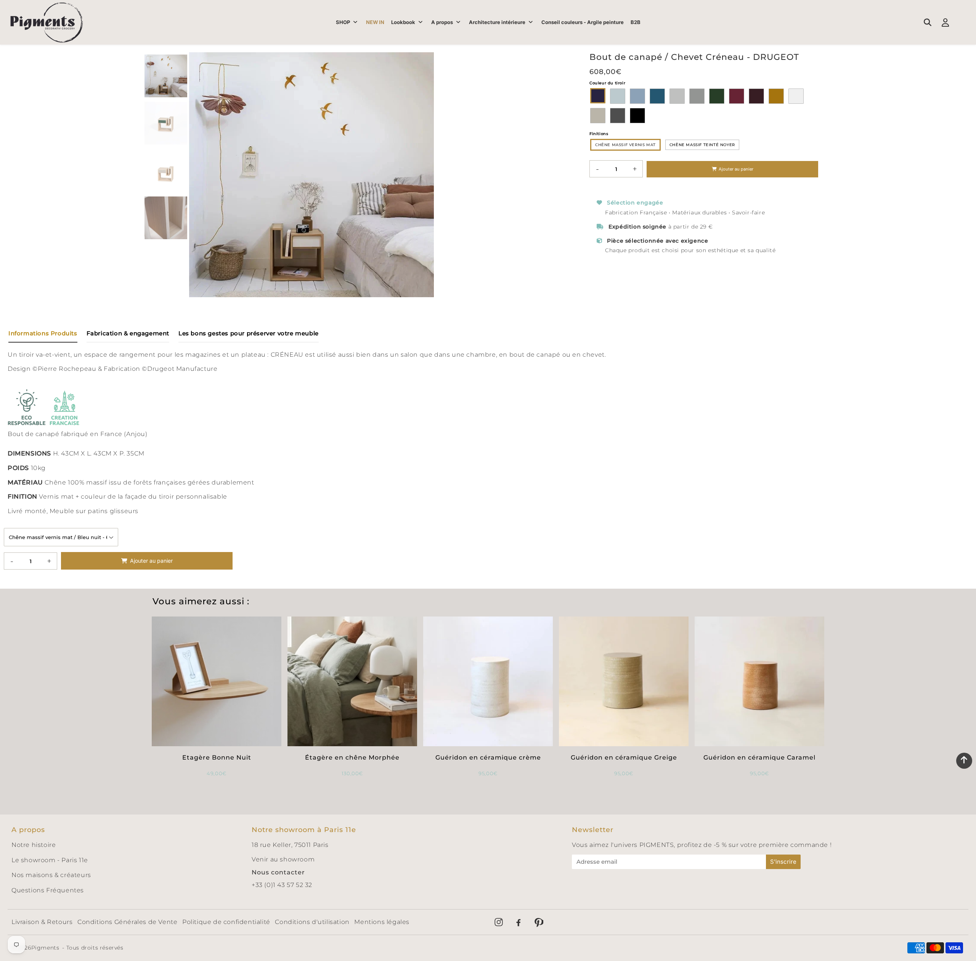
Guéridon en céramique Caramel (759, 757)
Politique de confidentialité (226, 922)
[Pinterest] (538, 922)
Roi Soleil (776, 96)
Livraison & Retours (41, 922)
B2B (635, 22)
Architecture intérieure (497, 22)
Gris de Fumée (617, 115)
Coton (796, 96)
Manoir (697, 96)
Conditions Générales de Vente (127, 922)
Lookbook (403, 22)
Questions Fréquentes (47, 890)
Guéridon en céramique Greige (624, 757)
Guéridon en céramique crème (488, 757)
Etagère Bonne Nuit (216, 757)
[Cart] (963, 22)
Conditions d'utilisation (312, 922)
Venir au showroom (283, 859)
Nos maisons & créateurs (51, 875)
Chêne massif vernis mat (625, 144)
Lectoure (657, 96)
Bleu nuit (597, 95)
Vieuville (597, 115)
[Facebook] (518, 922)
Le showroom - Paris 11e (49, 860)
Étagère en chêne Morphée (352, 757)
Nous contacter (278, 872)
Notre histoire (33, 844)
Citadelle (736, 96)
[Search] (927, 22)
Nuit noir (637, 115)
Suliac (637, 96)
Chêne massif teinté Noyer (702, 144)
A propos (442, 22)
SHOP (343, 22)
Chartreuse (617, 96)
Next (425, 174)
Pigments (45, 947)
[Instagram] (499, 922)
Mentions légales (381, 922)
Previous (198, 174)
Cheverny (677, 96)
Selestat (716, 96)
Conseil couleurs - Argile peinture (582, 22)
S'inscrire (783, 861)
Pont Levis (756, 96)
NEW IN (375, 22)
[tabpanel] (165, 76)
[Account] (945, 22)
